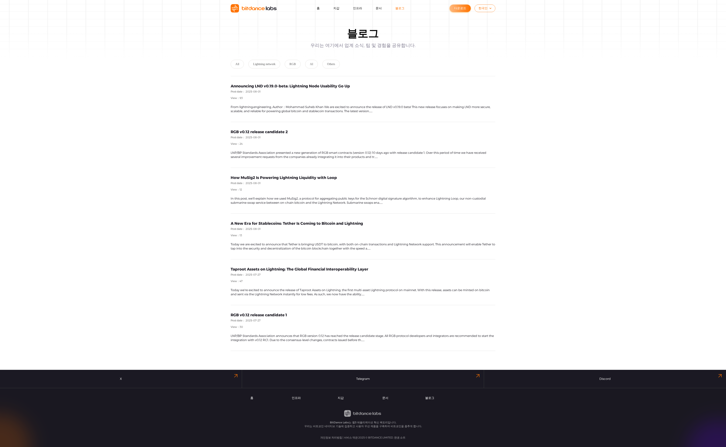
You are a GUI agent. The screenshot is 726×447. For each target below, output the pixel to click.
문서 (385, 398)
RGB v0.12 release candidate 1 (259, 315)
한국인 (483, 8)
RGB (292, 64)
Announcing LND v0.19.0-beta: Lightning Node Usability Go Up (290, 86)
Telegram (363, 379)
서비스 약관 (351, 437)
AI (311, 64)
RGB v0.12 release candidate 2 (259, 132)
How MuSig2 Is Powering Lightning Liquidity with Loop (284, 177)
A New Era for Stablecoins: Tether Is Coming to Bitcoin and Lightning (297, 223)
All (237, 64)
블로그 (429, 398)
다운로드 (460, 8)
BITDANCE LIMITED (380, 437)
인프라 (296, 398)
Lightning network (264, 64)
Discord (605, 379)
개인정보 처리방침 (331, 437)
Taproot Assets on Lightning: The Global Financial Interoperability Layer (299, 269)
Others (331, 64)
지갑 (341, 398)
